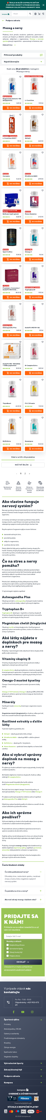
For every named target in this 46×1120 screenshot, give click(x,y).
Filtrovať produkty (13, 55)
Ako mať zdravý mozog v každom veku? (20, 900)
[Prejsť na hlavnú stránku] (5, 14)
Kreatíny (7, 1043)
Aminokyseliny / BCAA (12, 1029)
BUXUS (24, 1103)
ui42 (30, 1103)
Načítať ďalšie (22, 465)
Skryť (43, 5)
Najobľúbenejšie (11, 62)
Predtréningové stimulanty (14, 1038)
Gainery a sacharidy (11, 1034)
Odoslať (21, 962)
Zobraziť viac (7, 45)
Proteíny (7, 1024)
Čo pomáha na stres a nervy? (16, 891)
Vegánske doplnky (11, 1057)
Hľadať (30, 13)
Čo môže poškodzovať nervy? (17, 872)
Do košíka (15, 108)
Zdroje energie (10, 1047)
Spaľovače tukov (10, 1052)
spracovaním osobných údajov (17, 970)
